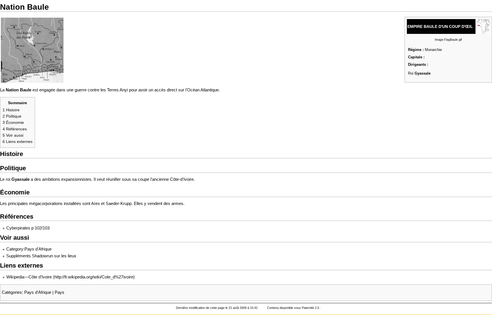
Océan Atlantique (203, 90)
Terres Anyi (117, 90)
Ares (95, 203)
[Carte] (32, 50)
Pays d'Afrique (37, 292)
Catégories (12, 292)
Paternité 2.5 (311, 307)
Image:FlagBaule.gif (448, 39)
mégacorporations (46, 203)
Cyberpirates (18, 228)
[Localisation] (482, 26)
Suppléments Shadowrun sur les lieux (41, 256)
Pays (59, 292)
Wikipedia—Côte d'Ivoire (29, 277)
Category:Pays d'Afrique (29, 249)
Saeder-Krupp (119, 203)
